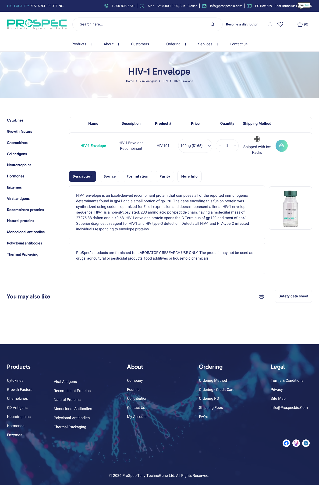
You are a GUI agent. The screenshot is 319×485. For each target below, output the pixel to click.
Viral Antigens (148, 81)
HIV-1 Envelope (183, 81)
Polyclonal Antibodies (72, 418)
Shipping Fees (211, 407)
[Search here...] (212, 24)
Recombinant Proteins (72, 391)
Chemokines (17, 398)
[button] (83, 44)
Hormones (15, 426)
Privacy (277, 389)
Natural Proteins (67, 400)
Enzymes (14, 435)
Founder (134, 389)
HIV (165, 81)
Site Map (278, 398)
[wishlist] (280, 24)
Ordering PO (209, 398)
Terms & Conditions (287, 380)
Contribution (137, 398)
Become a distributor (242, 24)
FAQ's (203, 417)
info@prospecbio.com (289, 407)
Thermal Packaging (70, 427)
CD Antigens (17, 407)
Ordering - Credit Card (216, 389)
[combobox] (147, 24)
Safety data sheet (293, 296)
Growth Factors (19, 389)
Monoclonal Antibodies (73, 409)
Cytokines (15, 380)
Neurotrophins (19, 417)
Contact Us (136, 407)
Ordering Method (213, 380)
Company (135, 380)
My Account (137, 417)
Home (130, 81)
